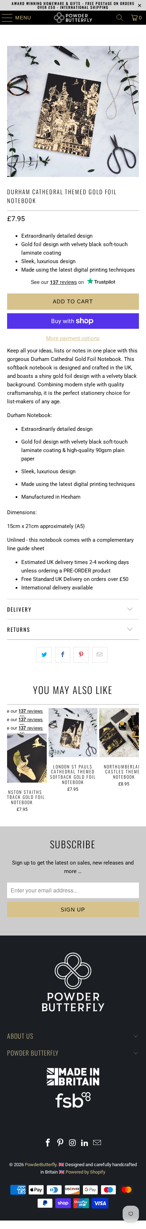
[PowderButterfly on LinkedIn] (85, 1143)
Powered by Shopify (85, 1172)
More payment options (73, 338)
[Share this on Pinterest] (81, 655)
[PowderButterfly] (73, 18)
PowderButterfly (40, 1164)
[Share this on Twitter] (44, 655)
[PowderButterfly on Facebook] (48, 1143)
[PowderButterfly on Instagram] (72, 1143)
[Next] (136, 760)
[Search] (120, 18)
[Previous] (10, 760)
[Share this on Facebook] (62, 655)
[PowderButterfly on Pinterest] (60, 1143)
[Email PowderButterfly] (97, 1143)
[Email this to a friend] (99, 655)
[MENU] (4, 18)
